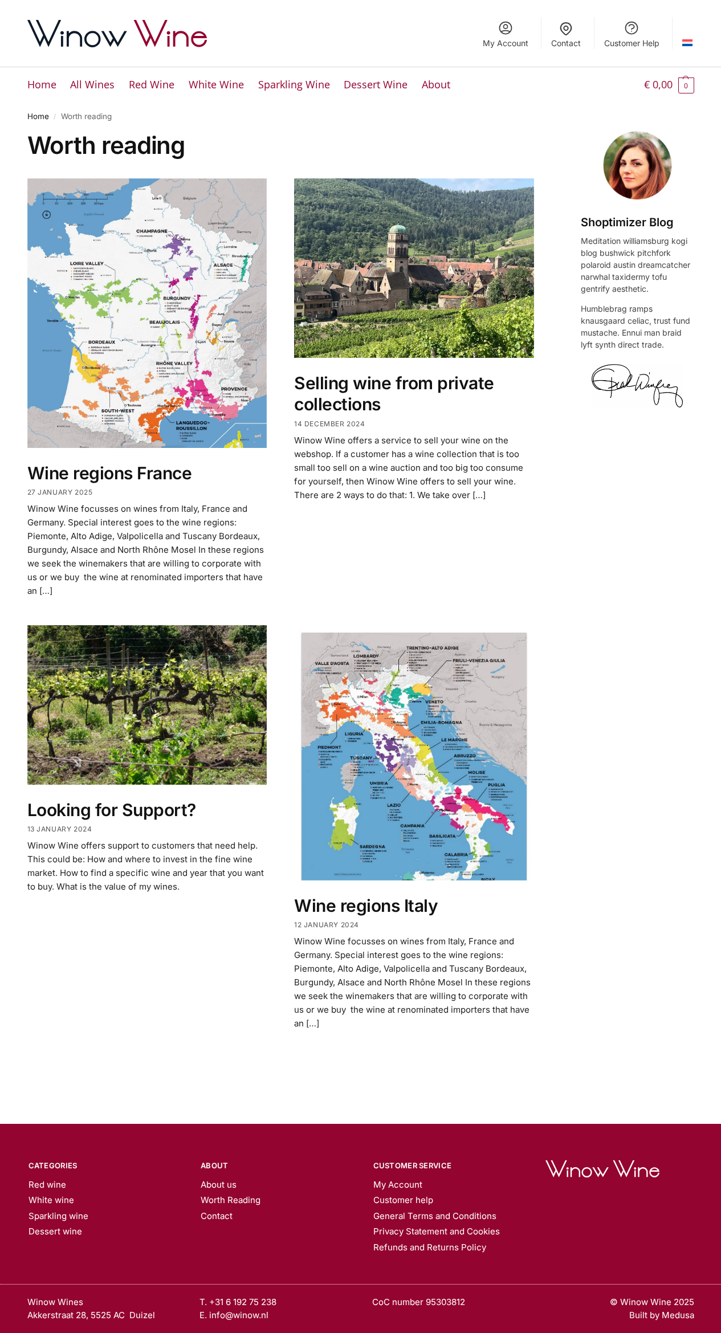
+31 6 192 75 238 (242, 1302)
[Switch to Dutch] (687, 33)
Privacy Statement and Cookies (436, 1231)
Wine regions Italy (366, 905)
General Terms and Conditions (434, 1215)
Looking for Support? (111, 810)
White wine (51, 1200)
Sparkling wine (58, 1215)
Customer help (403, 1200)
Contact (566, 43)
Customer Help (631, 43)
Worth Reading (230, 1200)
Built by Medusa (661, 1315)
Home (38, 116)
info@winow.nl (238, 1315)
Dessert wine (55, 1231)
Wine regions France (109, 473)
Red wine (47, 1184)
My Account (505, 43)
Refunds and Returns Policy (429, 1247)
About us (219, 1184)
